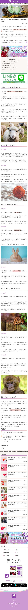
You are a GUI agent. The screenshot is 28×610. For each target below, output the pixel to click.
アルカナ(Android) (14, 606)
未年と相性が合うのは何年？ (9, 65)
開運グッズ (6, 550)
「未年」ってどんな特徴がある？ (10, 62)
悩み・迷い (6, 555)
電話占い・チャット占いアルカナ (14, 603)
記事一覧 (6, 3)
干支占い (14, 3)
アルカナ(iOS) (14, 604)
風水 (10, 3)
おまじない (6, 552)
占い (17, 552)
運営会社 (14, 600)
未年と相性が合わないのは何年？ (10, 67)
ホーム (1, 3)
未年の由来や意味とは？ (8, 63)
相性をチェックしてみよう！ (9, 69)
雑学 (17, 555)
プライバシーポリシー (14, 602)
